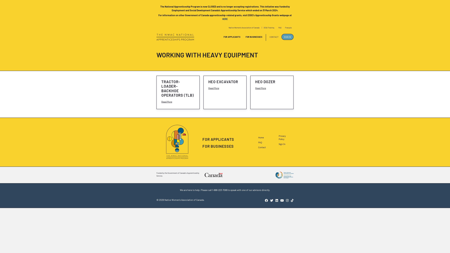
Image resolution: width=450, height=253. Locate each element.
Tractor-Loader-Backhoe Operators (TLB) (177, 88)
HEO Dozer (265, 81)
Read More (166, 101)
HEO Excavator (223, 81)
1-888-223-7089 (219, 190)
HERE (225, 19)
